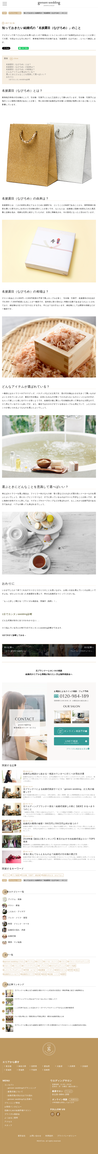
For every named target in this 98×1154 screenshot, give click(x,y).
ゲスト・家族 (14, 905)
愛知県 (47, 1066)
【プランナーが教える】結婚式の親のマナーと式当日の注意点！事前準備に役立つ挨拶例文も (49, 990)
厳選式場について (15, 1092)
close (16, 58)
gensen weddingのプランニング (22, 1088)
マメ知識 (15, 875)
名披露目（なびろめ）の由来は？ (20, 67)
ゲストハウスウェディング (79, 961)
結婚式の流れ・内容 (16, 930)
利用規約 (49, 1136)
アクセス (8, 1122)
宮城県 (8, 1070)
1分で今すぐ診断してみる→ (14, 635)
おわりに (10, 77)
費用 (64, 974)
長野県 (34, 1066)
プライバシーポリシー (66, 1136)
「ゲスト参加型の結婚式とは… (15, 651)
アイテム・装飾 (15, 13)
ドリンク (17, 966)
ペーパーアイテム (30, 966)
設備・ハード (54, 974)
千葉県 (34, 1070)
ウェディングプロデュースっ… (82, 651)
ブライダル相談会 (12, 1114)
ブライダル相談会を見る (76, 749)
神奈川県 (22, 1066)
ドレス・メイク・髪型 (17, 918)
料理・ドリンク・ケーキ (18, 924)
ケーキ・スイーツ (51, 961)
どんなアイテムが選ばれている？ (20, 72)
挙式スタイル (61, 970)
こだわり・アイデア (16, 911)
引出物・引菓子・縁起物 (31, 875)
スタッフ (7, 966)
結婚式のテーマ (28, 974)
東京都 (8, 1066)
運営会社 (22, 1136)
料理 (71, 970)
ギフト (6, 875)
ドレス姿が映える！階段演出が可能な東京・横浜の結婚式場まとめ (39, 1016)
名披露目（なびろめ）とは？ (18, 64)
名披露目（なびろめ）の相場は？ (20, 69)
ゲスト (63, 961)
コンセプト (9, 1085)
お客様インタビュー (13, 1107)
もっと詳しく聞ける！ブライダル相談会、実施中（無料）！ (30, 601)
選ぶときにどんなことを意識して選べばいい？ (26, 74)
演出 (77, 970)
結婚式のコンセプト (11, 974)
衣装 (38, 974)
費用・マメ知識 (15, 942)
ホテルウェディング (58, 966)
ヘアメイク (44, 966)
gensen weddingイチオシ (14, 961)
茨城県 (21, 1070)
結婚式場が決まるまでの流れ (20, 1095)
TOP (4, 13)
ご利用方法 (74, 1100)
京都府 (85, 1066)
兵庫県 (72, 1066)
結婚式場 (12, 936)
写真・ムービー (31, 970)
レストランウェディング (13, 970)
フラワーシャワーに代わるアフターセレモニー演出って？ (35, 999)
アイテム (30, 961)
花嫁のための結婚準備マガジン (17, 1110)
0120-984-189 (60, 1094)
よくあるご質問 (11, 1118)
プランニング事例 (12, 1103)
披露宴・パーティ (46, 970)
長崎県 (47, 1070)
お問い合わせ (35, 1136)
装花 (44, 974)
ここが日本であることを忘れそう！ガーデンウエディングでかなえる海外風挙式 (44, 1008)
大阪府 (60, 1066)
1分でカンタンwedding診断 (19, 79)
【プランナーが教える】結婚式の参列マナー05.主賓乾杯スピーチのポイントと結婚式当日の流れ (50, 1025)
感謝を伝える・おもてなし (53, 875)
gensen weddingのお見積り (20, 1099)
